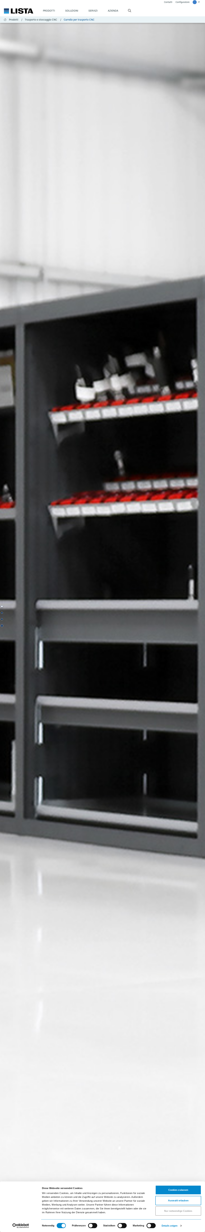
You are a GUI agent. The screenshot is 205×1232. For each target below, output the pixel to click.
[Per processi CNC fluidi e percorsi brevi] (2, 606)
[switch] (92, 1225)
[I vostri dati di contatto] (2, 619)
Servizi (93, 10)
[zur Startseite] (18, 11)
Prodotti (49, 10)
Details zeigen (169, 1225)
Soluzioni (71, 10)
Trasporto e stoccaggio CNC (43, 19)
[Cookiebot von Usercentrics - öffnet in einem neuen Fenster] (21, 1225)
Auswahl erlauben (178, 1200)
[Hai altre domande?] (2, 612)
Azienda (113, 10)
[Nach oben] (2, 625)
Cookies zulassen (178, 1190)
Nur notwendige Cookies (178, 1211)
